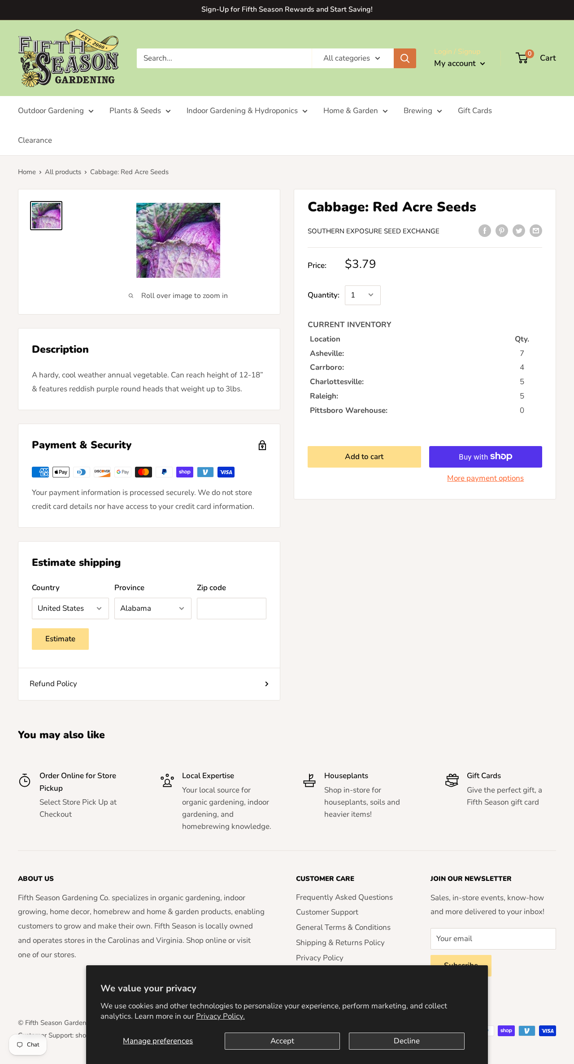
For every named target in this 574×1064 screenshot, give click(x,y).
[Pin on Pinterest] (502, 230)
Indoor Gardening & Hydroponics (242, 110)
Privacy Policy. (220, 1016)
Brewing (418, 110)
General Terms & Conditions (343, 927)
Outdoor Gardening (51, 110)
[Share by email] (536, 230)
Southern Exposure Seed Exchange (373, 230)
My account (456, 63)
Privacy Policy (320, 958)
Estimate (60, 639)
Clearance (35, 140)
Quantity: (323, 294)
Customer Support (327, 912)
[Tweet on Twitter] (519, 230)
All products (63, 171)
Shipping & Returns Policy (340, 942)
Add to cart (364, 456)
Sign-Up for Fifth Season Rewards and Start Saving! (287, 9)
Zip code (211, 587)
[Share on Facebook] (484, 230)
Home (27, 171)
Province (129, 587)
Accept (282, 1041)
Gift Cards (475, 110)
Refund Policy (53, 684)
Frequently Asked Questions (344, 897)
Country (46, 587)
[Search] (405, 58)
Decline (407, 1041)
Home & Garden (350, 110)
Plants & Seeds (135, 110)
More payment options (485, 478)
